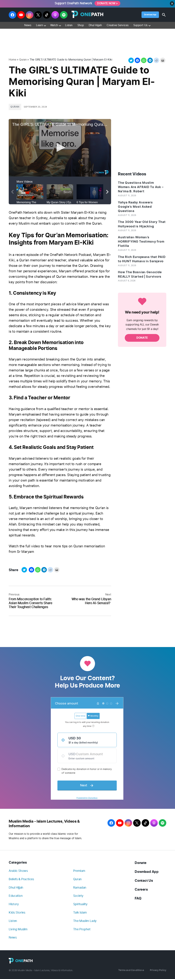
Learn (39, 25)
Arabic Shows (18, 870)
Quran (22, 60)
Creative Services (117, 25)
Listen (68, 25)
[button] (131, 60)
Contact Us (144, 880)
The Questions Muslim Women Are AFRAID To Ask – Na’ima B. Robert (140, 187)
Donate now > (107, 3)
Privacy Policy (158, 970)
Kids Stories (17, 912)
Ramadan (79, 887)
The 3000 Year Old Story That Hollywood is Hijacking (141, 224)
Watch (54, 25)
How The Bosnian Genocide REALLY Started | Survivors (140, 274)
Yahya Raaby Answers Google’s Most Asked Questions (135, 206)
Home (12, 60)
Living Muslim (18, 929)
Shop (80, 25)
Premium (79, 870)
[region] (87, 39)
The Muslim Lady (85, 920)
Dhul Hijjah (95, 25)
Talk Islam (80, 912)
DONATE (142, 338)
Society (78, 895)
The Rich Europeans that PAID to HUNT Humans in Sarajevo (141, 259)
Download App (150, 14)
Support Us (140, 25)
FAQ (138, 898)
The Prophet (82, 929)
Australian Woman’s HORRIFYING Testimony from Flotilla (141, 241)
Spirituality (80, 904)
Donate (140, 862)
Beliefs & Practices (21, 879)
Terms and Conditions (131, 970)
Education (16, 895)
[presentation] (45, 25)
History (14, 904)
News (27, 25)
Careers (141, 889)
